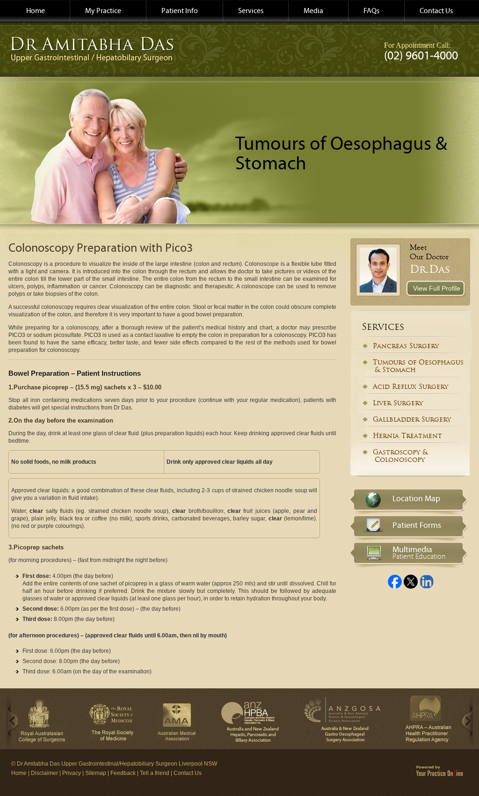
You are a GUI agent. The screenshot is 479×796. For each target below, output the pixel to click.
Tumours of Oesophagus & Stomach (410, 366)
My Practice (103, 11)
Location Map (416, 499)
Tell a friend (154, 773)
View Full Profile (436, 288)
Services (250, 11)
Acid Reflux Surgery (410, 386)
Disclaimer (44, 773)
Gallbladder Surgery (412, 419)
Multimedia (419, 551)
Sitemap (95, 773)
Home (35, 11)
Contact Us (436, 11)
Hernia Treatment (407, 435)
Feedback (123, 773)
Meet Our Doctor (429, 252)
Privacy (71, 773)
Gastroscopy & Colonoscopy (392, 456)
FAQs (371, 11)
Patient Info (179, 11)
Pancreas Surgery (406, 346)
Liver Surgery (398, 403)
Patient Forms (416, 525)
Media (313, 11)
